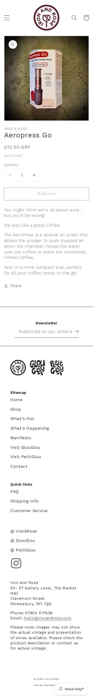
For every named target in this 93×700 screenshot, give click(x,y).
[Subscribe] (73, 331)
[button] (7, 18)
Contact (18, 466)
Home (16, 399)
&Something (51, 685)
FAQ (14, 491)
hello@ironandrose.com (47, 618)
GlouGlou (37, 367)
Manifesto (20, 437)
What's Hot (22, 418)
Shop (15, 409)
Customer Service (29, 510)
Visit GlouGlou (25, 447)
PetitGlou (57, 367)
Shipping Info (24, 501)
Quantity (11, 165)
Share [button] (15, 285)
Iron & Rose (18, 367)
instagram (16, 563)
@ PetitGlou (23, 550)
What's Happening (29, 428)
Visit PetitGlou (25, 456)
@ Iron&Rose (23, 531)
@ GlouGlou (22, 540)
